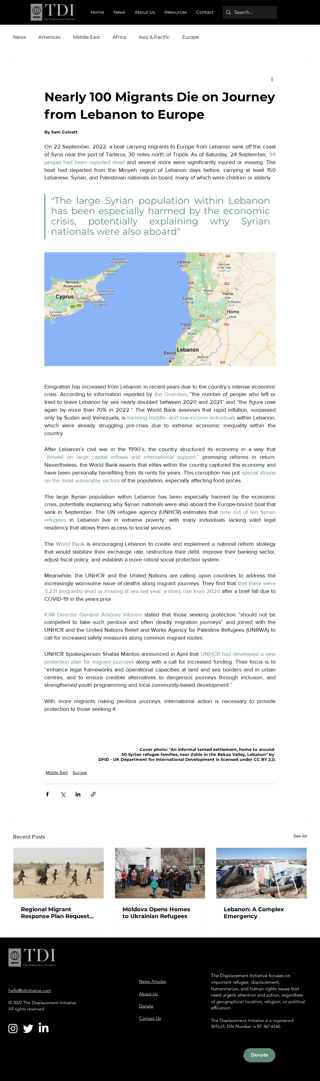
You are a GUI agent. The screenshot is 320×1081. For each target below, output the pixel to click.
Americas (49, 37)
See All (300, 835)
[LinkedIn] (44, 1028)
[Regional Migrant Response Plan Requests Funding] (58, 873)
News (19, 37)
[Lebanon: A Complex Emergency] (261, 873)
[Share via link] (93, 794)
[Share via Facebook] (47, 794)
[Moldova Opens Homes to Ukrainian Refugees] (160, 873)
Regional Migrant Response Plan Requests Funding (56, 913)
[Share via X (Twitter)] (63, 794)
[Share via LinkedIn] (78, 794)
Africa (119, 37)
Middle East (86, 37)
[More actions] (272, 79)
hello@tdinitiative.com (29, 990)
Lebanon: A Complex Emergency (254, 913)
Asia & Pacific (154, 37)
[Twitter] (28, 1028)
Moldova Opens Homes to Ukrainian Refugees (156, 913)
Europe (190, 37)
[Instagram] (13, 1028)
